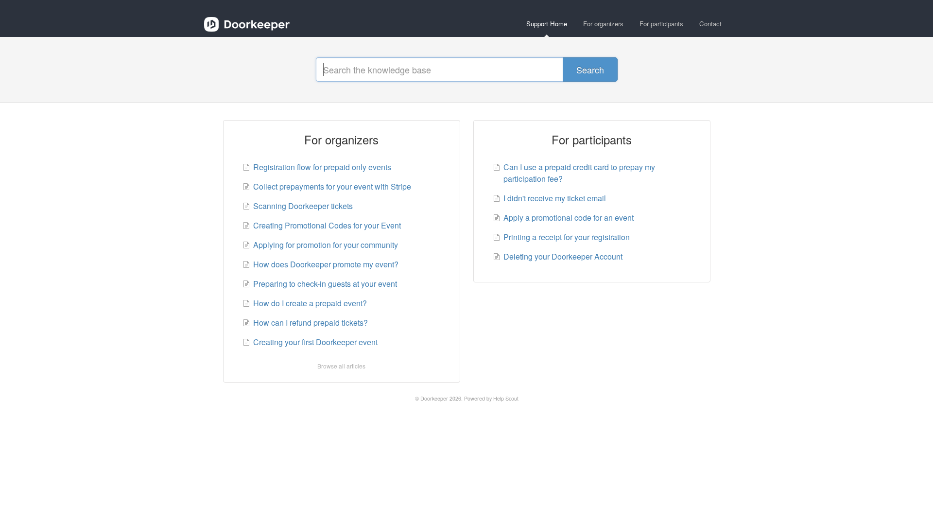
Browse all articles (341, 366)
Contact (710, 23)
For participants (661, 23)
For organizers (603, 23)
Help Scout (505, 398)
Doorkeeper (434, 398)
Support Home (546, 23)
